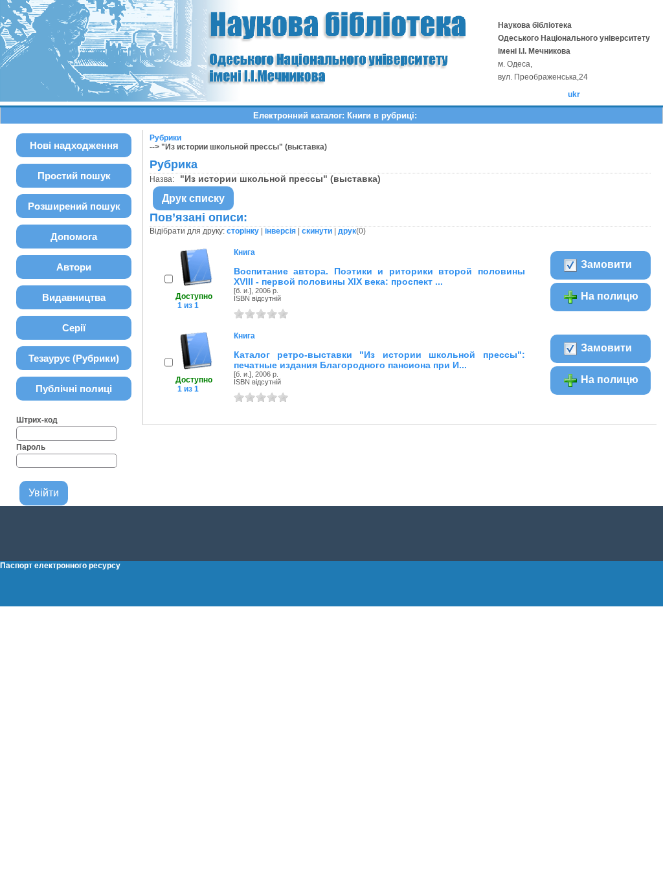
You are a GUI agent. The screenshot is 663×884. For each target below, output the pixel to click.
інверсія (280, 231)
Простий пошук (74, 175)
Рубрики (165, 137)
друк (347, 231)
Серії (73, 327)
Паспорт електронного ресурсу (60, 565)
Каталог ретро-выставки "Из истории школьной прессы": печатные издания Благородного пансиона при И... (379, 359)
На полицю (608, 296)
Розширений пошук (74, 206)
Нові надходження (74, 145)
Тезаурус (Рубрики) (73, 358)
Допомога (74, 236)
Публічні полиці (74, 388)
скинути (317, 231)
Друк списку (193, 198)
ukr (574, 94)
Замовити (605, 264)
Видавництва (74, 297)
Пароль (30, 447)
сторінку (243, 231)
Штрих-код (37, 420)
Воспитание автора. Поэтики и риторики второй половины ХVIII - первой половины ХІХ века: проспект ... (379, 276)
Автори (73, 266)
